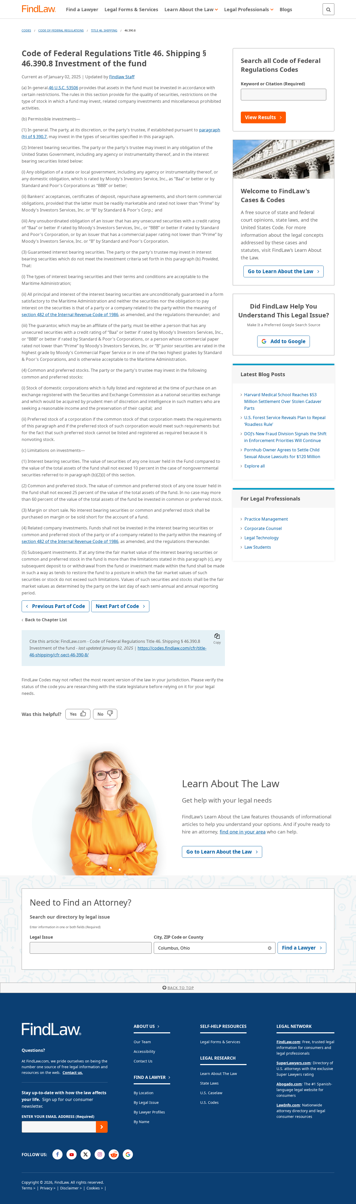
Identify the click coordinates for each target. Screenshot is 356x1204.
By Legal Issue (146, 1102)
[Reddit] (114, 1154)
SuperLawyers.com (294, 1062)
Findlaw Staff (121, 77)
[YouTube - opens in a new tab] (71, 1154)
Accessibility (144, 1051)
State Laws (209, 1083)
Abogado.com (289, 1083)
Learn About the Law (218, 1073)
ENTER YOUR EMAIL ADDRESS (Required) (58, 1116)
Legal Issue (41, 937)
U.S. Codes (209, 1102)
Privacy (46, 1188)
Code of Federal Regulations (61, 30)
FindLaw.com (288, 1041)
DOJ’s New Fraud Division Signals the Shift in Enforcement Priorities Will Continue (285, 437)
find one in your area (243, 832)
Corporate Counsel (263, 528)
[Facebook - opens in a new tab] (57, 1154)
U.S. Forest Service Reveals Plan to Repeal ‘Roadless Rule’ (285, 421)
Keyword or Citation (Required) (273, 84)
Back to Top (181, 987)
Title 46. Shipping (104, 30)
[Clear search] (269, 948)
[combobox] (91, 948)
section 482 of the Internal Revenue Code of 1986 (70, 314)
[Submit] (102, 1127)
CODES (26, 30)
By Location (144, 1092)
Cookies (93, 1188)
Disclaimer (69, 1188)
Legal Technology (261, 538)
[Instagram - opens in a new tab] (100, 1154)
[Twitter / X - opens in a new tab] (86, 1154)
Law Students (257, 547)
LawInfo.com (288, 1105)
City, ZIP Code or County (178, 937)
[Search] (328, 9)
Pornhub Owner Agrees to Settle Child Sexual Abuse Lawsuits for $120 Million (282, 453)
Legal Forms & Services (220, 1041)
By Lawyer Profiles (149, 1112)
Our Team (142, 1041)
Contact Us (143, 1061)
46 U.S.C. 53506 (63, 88)
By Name (141, 1121)
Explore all (254, 466)
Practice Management (266, 519)
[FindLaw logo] (41, 9)
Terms (27, 1188)
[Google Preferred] (128, 1154)
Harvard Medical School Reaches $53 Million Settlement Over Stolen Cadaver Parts (283, 401)
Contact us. (73, 1072)
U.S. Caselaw (211, 1092)
